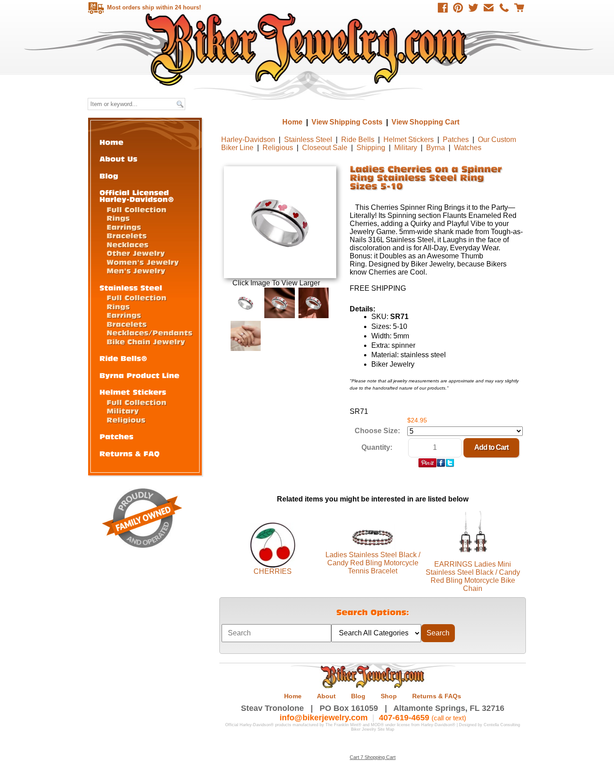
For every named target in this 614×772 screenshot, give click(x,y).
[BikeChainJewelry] (146, 341)
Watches (467, 147)
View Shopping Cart (425, 122)
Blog (358, 696)
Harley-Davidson (248, 139)
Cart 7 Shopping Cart (373, 757)
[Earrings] (124, 227)
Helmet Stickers (408, 139)
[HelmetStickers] (132, 391)
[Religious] (126, 419)
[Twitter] (473, 8)
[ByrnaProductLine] (139, 375)
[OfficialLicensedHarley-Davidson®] (136, 195)
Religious (278, 147)
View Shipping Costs (347, 122)
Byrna (435, 147)
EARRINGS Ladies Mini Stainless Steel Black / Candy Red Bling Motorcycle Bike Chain (473, 576)
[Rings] (118, 218)
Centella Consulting (502, 725)
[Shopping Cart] (519, 8)
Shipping (370, 147)
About (326, 696)
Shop (389, 696)
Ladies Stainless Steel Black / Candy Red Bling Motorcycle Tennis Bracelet (372, 563)
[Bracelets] (127, 235)
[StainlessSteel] (130, 287)
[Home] (111, 142)
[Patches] (116, 436)
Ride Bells (357, 139)
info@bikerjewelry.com (324, 717)
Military (405, 147)
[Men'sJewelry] (136, 270)
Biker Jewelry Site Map (372, 729)
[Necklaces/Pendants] (149, 332)
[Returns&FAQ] (129, 453)
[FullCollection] (136, 209)
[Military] (123, 410)
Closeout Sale (324, 147)
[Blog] (108, 175)
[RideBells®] (123, 358)
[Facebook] (442, 8)
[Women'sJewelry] (143, 262)
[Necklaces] (127, 244)
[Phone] (504, 8)
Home (308, 49)
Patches (456, 139)
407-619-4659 (404, 717)
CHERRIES (273, 571)
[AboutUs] (118, 158)
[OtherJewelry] (136, 253)
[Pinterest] (458, 8)
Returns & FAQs (436, 696)
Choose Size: (377, 431)
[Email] (488, 8)
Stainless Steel (308, 139)
